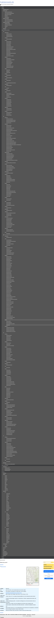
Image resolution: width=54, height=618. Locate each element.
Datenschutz (29, 614)
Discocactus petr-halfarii (47, 568)
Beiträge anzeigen (48, 578)
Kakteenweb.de (7, 2)
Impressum (33, 614)
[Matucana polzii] (3, 566)
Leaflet (36, 582)
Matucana (1, 564)
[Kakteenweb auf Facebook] (2, 617)
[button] (27, 568)
